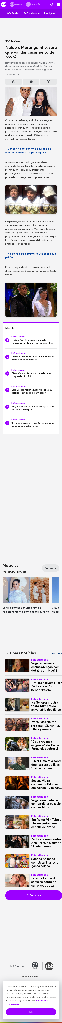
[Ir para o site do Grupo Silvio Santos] (26, 966)
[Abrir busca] (51, 4)
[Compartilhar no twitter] (48, 82)
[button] (26, 598)
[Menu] (58, 4)
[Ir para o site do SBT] (49, 966)
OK (31, 1011)
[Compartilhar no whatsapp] (13, 82)
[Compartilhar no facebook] (31, 82)
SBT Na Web (13, 41)
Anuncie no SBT (31, 975)
